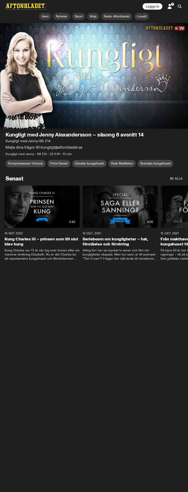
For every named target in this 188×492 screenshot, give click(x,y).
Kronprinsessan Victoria (25, 163)
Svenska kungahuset (155, 163)
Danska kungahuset (89, 163)
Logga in (152, 6)
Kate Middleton (122, 163)
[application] (94, 76)
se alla (176, 179)
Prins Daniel (59, 163)
